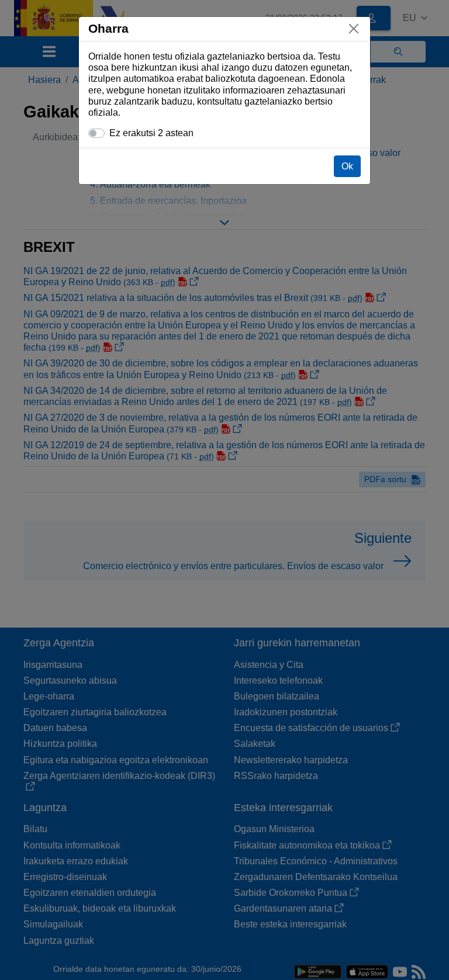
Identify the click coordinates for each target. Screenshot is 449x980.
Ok (347, 166)
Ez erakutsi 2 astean (151, 133)
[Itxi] (353, 28)
